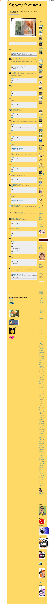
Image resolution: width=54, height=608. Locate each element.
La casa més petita (41, 316)
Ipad (41, 399)
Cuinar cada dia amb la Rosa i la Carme (41, 213)
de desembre (41, 291)
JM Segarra (40, 403)
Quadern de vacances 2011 (41, 459)
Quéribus (42, 461)
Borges (39, 350)
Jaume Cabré (41, 401)
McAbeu (42, 429)
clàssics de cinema (41, 42)
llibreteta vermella (41, 421)
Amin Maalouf (41, 339)
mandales (40, 425)
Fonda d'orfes (42, 385)
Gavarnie (40, 392)
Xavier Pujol (41, 485)
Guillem (39, 394)
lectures (40, 416)
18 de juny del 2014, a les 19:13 (16, 228)
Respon (12, 50)
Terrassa (41, 313)
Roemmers (40, 469)
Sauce (40, 473)
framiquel (42, 388)
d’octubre (41, 293)
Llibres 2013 (25, 11)
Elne (42, 375)
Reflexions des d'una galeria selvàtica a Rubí (41, 299)
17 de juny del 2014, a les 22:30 (17, 184)
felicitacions (40, 383)
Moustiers (41, 439)
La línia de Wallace (41, 128)
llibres (43, 418)
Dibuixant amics (41, 371)
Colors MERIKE (40, 362)
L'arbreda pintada (42, 317)
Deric (43, 369)
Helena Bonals (12, 218)
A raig (42, 26)
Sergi (11, 48)
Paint (41, 445)
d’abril (41, 319)
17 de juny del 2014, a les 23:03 (21, 148)
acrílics (40, 334)
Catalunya (40, 358)
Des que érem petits (42, 370)
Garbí (42, 391)
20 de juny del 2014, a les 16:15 (21, 250)
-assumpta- (40, 330)
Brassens (42, 350)
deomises (12, 205)
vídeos (42, 483)
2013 (40, 323)
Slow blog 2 (43, 199)
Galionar (12, 109)
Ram (40, 307)
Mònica (42, 435)
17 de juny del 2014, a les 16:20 (16, 109)
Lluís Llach (42, 422)
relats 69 (42, 465)
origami (39, 445)
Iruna (43, 399)
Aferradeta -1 (43, 155)
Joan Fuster (42, 405)
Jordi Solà (42, 412)
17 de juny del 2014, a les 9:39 (16, 58)
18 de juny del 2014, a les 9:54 (18, 218)
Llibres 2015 (18, 11)
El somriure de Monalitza (41, 247)
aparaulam (40, 342)
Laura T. (42, 415)
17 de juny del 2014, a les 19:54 (16, 153)
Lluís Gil (39, 422)
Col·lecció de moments (25, 5)
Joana (39, 407)
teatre (42, 479)
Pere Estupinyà (42, 449)
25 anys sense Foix (40, 333)
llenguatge (42, 417)
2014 (40, 290)
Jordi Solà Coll (12, 267)
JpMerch (42, 413)
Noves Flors (42, 443)
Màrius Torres (42, 427)
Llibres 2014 (21, 11)
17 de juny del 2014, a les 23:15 (21, 168)
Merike (40, 431)
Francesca (40, 389)
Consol (42, 363)
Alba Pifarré (40, 337)
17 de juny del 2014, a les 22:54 (21, 66)
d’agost (41, 295)
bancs (39, 346)
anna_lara (40, 341)
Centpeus (40, 245)
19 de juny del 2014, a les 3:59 (18, 267)
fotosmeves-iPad (41, 387)
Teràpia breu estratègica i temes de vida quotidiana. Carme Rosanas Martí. (41, 225)
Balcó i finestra (41, 310)
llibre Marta (40, 418)
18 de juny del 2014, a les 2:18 (17, 194)
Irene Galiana (12, 184)
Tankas (39, 479)
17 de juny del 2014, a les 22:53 (21, 53)
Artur (43, 344)
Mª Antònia (42, 423)
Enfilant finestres (41, 91)
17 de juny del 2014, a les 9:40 (16, 72)
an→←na (40, 56)
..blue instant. (40, 74)
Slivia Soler (40, 477)
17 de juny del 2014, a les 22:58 (21, 104)
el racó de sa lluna (41, 64)
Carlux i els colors (42, 311)
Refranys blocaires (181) (34, 11)
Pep (43, 447)
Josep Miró (40, 413)
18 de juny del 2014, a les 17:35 (21, 223)
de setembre (41, 294)
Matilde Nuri (40, 429)
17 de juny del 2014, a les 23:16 (21, 179)
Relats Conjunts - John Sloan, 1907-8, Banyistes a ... (42, 303)
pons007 (43, 453)
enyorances (42, 379)
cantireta (39, 354)
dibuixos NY (40, 373)
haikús (42, 394)
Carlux (42, 356)
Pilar (39, 451)
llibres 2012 (29, 11)
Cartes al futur (40, 264)
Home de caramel (41, 248)
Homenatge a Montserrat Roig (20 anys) (13, 12)
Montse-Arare (41, 437)
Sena (42, 473)
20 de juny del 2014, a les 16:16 (21, 261)
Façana (41, 300)
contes (40, 364)
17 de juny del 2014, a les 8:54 (16, 48)
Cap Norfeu (43, 354)
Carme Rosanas (15, 53)
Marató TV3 (43, 425)
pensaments (40, 447)
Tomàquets (41, 309)
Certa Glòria (40, 360)
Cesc (42, 360)
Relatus (12, 228)
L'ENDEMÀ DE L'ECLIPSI (42, 120)
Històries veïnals (41, 272)
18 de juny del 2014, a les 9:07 (21, 200)
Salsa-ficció (40, 118)
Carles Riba (40, 356)
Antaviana (43, 341)
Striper (42, 477)
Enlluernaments (41, 308)
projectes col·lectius (41, 457)
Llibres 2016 (14, 11)
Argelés (41, 344)
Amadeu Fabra (42, 338)
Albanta (42, 337)
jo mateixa (43, 403)
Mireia (40, 433)
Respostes (13, 65)
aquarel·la (40, 343)
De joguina (41, 312)
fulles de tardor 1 (41, 390)
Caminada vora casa (41, 352)
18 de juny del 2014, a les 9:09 (19, 212)
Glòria (42, 393)
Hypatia (42, 397)
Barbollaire (42, 346)
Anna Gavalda (40, 340)
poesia (40, 453)
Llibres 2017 (10, 11)
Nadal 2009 (40, 441)
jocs (39, 409)
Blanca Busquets (41, 348)
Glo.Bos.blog (12, 194)
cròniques (40, 369)
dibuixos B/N (40, 372)
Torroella (41, 481)
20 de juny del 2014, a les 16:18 (21, 274)
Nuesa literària (40, 36)
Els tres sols (40, 376)
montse (12, 58)
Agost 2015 (42, 335)
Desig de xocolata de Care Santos (42, 314)
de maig (41, 318)
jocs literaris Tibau (41, 410)
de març (41, 320)
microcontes (43, 431)
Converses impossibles (41, 366)
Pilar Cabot (42, 451)
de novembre (41, 292)
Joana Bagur (42, 407)
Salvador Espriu (42, 471)
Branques (41, 301)
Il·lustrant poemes (41, 398)
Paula (11, 72)
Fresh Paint (43, 389)
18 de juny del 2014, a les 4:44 (17, 205)
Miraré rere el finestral (41, 48)
